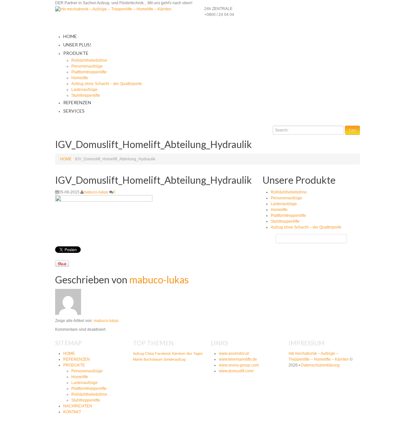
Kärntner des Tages (187, 353)
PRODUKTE (76, 53)
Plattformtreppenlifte (89, 72)
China (149, 353)
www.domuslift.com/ (236, 371)
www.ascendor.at (234, 353)
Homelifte (79, 78)
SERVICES (74, 111)
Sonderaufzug (174, 359)
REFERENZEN (77, 102)
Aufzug (138, 353)
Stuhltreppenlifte (85, 95)
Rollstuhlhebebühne (89, 60)
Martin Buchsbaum (147, 359)
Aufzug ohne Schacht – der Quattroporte (106, 83)
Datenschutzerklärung (320, 365)
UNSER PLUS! (77, 44)
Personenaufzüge (87, 66)
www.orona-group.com (239, 365)
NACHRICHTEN (77, 406)
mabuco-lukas (95, 192)
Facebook (163, 353)
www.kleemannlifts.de (238, 359)
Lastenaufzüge (84, 89)
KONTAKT (72, 412)
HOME (70, 36)
